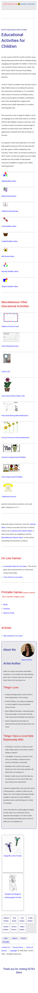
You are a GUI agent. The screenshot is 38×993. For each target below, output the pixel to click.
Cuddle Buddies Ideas (10, 241)
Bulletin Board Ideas (9, 196)
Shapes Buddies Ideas (10, 286)
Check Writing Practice (10, 346)
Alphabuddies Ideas (9, 181)
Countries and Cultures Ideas (21, 531)
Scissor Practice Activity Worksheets (15, 438)
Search (15, 938)
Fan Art (23, 938)
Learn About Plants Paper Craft (13, 396)
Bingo (5, 604)
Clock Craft (6, 372)
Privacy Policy (18, 947)
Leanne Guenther (26, 660)
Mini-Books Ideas (8, 256)
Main (5, 938)
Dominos (6, 609)
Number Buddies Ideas (10, 271)
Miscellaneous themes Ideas (12, 537)
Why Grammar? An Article (13, 636)
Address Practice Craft (10, 326)
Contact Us (6, 947)
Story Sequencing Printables (12, 477)
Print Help (6, 942)
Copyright (13, 951)
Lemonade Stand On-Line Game (15, 566)
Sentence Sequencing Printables (14, 457)
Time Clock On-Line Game (13, 577)
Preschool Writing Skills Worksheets (15, 416)
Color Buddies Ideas (9, 226)
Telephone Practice (9, 497)
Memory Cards (8, 613)
